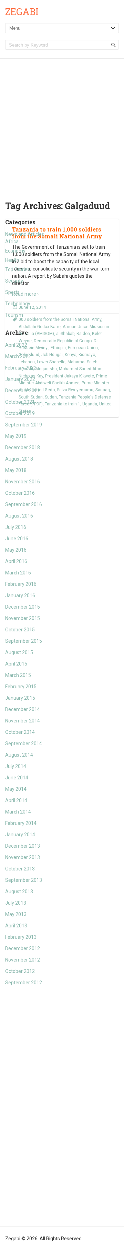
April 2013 (16, 925)
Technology (17, 303)
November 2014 (22, 720)
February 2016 (21, 584)
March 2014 (18, 812)
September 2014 (23, 743)
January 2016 (20, 595)
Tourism (14, 315)
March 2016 (18, 572)
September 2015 (23, 641)
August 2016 (19, 516)
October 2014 (20, 732)
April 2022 (16, 345)
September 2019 (23, 424)
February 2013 (21, 937)
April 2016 (16, 561)
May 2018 (16, 470)
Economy (15, 251)
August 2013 (19, 891)
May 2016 (16, 550)
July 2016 (15, 527)
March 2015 (18, 675)
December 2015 (22, 607)
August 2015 (19, 652)
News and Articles (24, 234)
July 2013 (15, 903)
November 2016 (22, 481)
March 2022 (18, 356)
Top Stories (17, 269)
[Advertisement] (62, 124)
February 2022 (21, 368)
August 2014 (19, 755)
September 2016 (23, 504)
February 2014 (21, 823)
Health (12, 260)
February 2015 (21, 686)
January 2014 (20, 834)
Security (14, 281)
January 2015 (20, 698)
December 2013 (22, 846)
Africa (12, 241)
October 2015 (20, 629)
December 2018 (22, 447)
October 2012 (20, 971)
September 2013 (23, 880)
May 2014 (16, 789)
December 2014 (22, 709)
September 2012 (23, 982)
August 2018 (19, 459)
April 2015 (16, 664)
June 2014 (16, 777)
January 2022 (20, 379)
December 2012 (22, 948)
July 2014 (15, 766)
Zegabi (22, 12)
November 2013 (22, 857)
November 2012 (22, 960)
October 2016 (20, 493)
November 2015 (22, 618)
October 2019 (20, 413)
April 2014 (16, 800)
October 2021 (20, 402)
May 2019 (16, 436)
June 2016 (16, 538)
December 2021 (22, 390)
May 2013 (16, 914)
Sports (12, 292)
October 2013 (20, 868)
